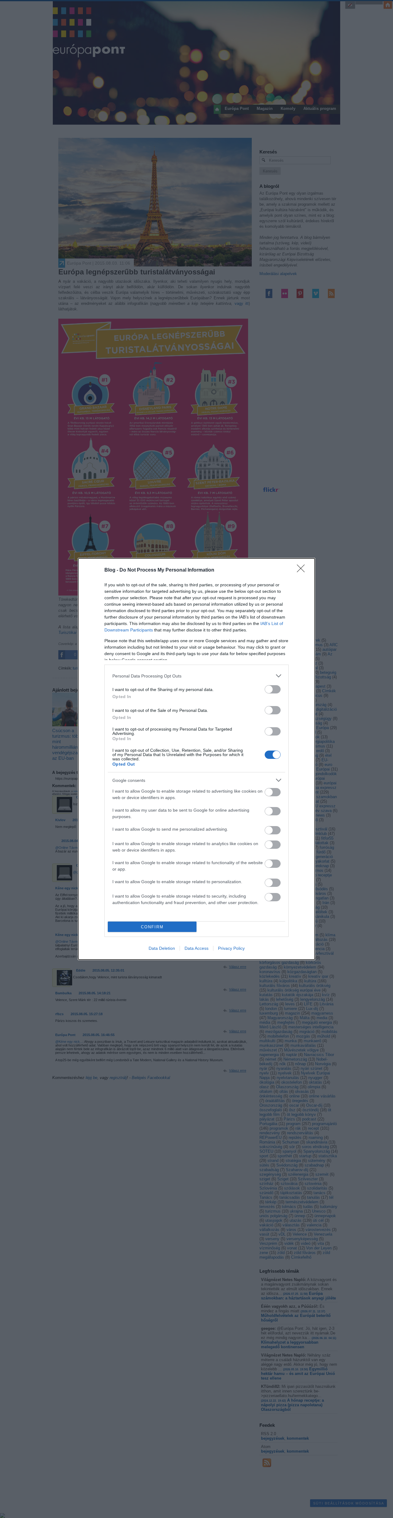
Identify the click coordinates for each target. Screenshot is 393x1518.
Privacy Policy (231, 948)
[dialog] (196, 759)
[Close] (303, 570)
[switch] (273, 689)
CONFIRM (152, 927)
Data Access (196, 948)
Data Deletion (162, 948)
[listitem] (196, 676)
